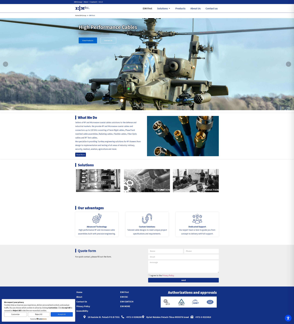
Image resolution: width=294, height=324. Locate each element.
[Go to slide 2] (140, 106)
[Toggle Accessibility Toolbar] (288, 318)
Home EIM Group (80, 15)
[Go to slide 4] (149, 106)
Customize (15, 314)
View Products (87, 40)
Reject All (38, 314)
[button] (164, 8)
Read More (80, 154)
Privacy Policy (168, 275)
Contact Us (108, 40)
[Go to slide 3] (144, 106)
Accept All (62, 314)
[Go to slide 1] (135, 106)
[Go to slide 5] (154, 106)
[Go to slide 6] (159, 106)
